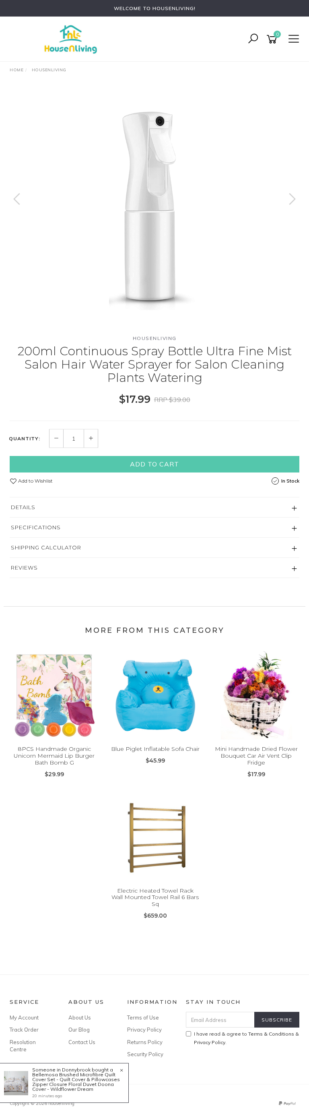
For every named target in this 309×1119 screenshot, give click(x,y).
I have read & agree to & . (246, 1038)
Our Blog (79, 1029)
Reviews (24, 567)
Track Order (24, 1029)
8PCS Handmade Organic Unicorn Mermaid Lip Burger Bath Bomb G (54, 755)
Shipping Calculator (46, 547)
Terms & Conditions (271, 1034)
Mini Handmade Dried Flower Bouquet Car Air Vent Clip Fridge (256, 755)
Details (23, 507)
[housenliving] (72, 38)
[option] (154, 207)
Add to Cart (154, 464)
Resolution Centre (23, 1046)
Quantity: (24, 438)
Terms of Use (143, 1017)
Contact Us (81, 1042)
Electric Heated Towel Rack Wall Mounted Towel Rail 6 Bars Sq (155, 897)
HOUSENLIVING (155, 338)
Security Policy (145, 1054)
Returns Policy (145, 1042)
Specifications (36, 527)
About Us (79, 1017)
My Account (24, 1017)
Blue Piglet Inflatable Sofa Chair (155, 748)
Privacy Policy (144, 1029)
